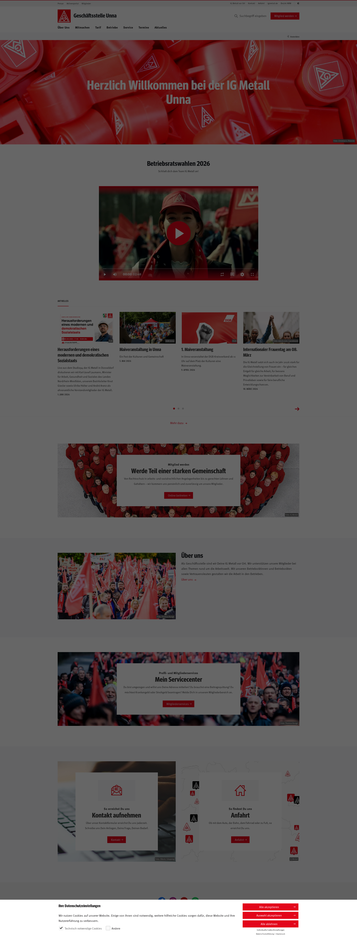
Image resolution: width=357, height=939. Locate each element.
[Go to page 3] (183, 408)
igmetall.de (273, 3)
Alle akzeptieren (269, 907)
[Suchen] (236, 16)
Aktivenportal (73, 3)
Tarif (98, 27)
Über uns (187, 579)
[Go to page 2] (178, 408)
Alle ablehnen (269, 924)
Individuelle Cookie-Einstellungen (270, 930)
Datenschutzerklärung (265, 933)
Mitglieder (86, 3)
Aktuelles (161, 27)
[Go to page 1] (174, 408)
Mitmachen (82, 27)
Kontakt (251, 3)
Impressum (280, 933)
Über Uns (64, 27)
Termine (144, 27)
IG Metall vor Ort (237, 3)
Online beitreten (177, 495)
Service (128, 27)
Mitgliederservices (177, 704)
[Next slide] (297, 408)
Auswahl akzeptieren (269, 915)
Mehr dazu (177, 423)
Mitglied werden (284, 16)
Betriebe (112, 27)
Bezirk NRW (286, 3)
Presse (61, 3)
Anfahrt (261, 3)
